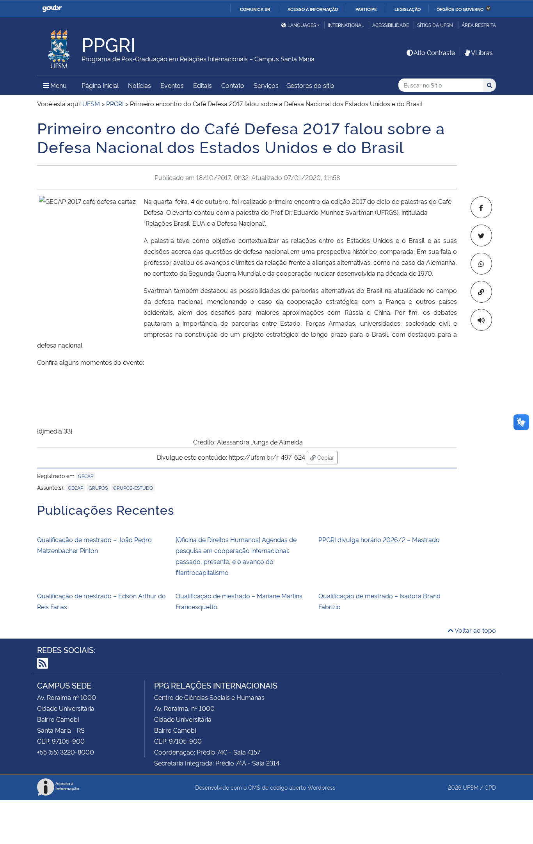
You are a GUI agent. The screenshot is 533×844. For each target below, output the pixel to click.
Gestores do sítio (310, 85)
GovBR (52, 8)
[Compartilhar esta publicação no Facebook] (481, 207)
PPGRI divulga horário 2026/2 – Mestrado (379, 539)
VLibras (482, 52)
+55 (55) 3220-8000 (65, 752)
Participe (366, 9)
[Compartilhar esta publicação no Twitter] (481, 235)
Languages (302, 24)
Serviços (266, 85)
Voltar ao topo (474, 630)
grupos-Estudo (133, 487)
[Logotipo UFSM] (59, 47)
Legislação (407, 9)
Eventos (172, 85)
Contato (232, 85)
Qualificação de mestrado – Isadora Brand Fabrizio (379, 601)
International (346, 24)
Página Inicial (100, 85)
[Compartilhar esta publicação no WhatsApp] (481, 264)
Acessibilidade (390, 24)
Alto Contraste (434, 52)
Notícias (139, 85)
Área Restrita (479, 24)
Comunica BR (255, 9)
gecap (75, 487)
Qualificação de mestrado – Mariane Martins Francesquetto (239, 601)
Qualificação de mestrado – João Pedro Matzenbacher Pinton (94, 545)
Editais (202, 85)
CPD (490, 787)
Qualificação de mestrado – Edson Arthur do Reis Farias (101, 601)
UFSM (470, 787)
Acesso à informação (313, 9)
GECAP (85, 476)
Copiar (327, 457)
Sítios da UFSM (435, 24)
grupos (98, 487)
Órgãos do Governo (460, 9)
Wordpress (321, 787)
